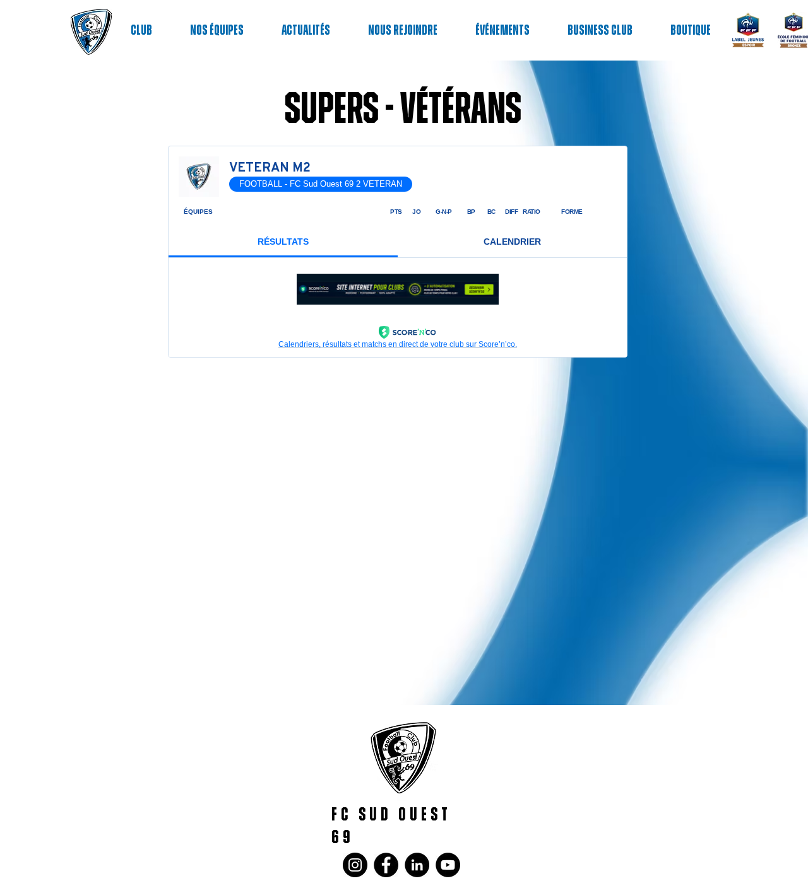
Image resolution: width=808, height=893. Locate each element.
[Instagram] (355, 865)
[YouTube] (448, 865)
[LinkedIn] (417, 865)
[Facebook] (386, 865)
